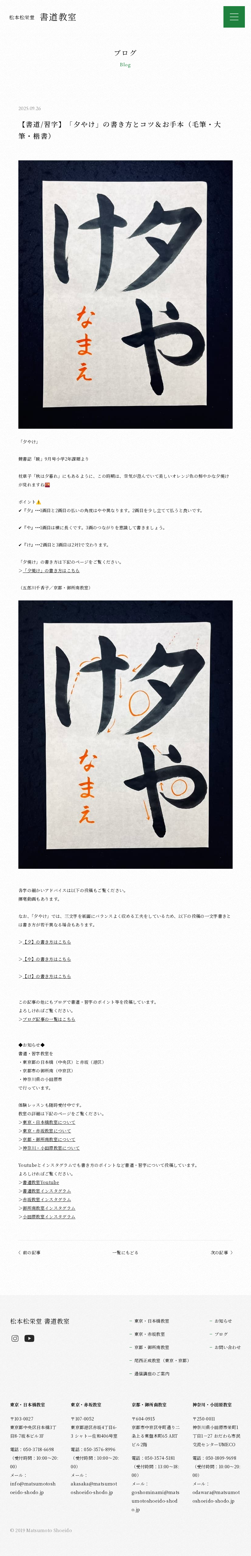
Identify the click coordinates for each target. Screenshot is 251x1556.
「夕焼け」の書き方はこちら (51, 570)
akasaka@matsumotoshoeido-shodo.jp (94, 1488)
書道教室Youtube (41, 1182)
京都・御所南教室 (152, 1347)
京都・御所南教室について (49, 1139)
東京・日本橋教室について (49, 1122)
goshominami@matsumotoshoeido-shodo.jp (156, 1500)
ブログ (221, 1334)
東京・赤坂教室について (47, 1131)
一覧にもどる (125, 1252)
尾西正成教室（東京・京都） (162, 1360)
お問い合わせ (228, 1347)
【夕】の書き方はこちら (47, 942)
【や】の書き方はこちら (47, 959)
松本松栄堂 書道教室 (40, 1320)
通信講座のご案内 (152, 1373)
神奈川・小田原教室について (51, 1148)
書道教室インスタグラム (47, 1191)
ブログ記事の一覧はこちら (49, 1019)
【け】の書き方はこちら (47, 976)
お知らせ (223, 1321)
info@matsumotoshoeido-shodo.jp (33, 1488)
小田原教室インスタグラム (49, 1216)
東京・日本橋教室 (152, 1321)
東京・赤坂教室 (149, 1334)
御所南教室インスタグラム (49, 1208)
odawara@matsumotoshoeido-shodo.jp (216, 1496)
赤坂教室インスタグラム (47, 1199)
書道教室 (43, 16)
